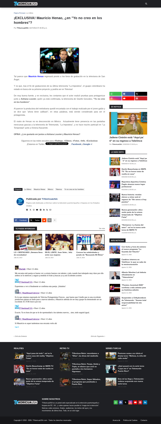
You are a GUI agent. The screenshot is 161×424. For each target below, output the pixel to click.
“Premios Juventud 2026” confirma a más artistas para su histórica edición (134, 287)
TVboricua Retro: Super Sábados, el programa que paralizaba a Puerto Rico (86, 381)
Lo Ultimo (30, 13)
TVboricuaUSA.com (40, 420)
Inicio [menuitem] (18, 11)
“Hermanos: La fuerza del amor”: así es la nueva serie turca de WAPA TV (133, 227)
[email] (50, 210)
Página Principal (19, 13)
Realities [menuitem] (54, 11)
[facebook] (27, 210)
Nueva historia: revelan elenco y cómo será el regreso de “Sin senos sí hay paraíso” (134, 198)
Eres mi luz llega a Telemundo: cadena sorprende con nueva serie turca (131, 381)
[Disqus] (59, 296)
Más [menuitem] (114, 11)
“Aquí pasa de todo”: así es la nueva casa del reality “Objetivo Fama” (39, 355)
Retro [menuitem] (106, 11)
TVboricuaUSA (50, 199)
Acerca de (116, 420)
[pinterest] (41, 210)
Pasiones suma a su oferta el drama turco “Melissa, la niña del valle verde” (132, 355)
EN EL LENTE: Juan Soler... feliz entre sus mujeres (58, 253)
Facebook (76, 144)
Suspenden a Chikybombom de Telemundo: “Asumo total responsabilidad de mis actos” (134, 301)
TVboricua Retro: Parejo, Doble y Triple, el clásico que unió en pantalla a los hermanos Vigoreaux (86, 367)
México (50, 189)
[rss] (47, 210)
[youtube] (37, 210)
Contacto (144, 420)
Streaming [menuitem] (79, 11)
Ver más (102, 228)
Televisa (59, 189)
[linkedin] (44, 210)
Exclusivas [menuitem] (93, 11)
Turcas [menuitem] (66, 11)
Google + (87, 144)
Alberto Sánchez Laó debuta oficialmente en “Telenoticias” (134, 274)
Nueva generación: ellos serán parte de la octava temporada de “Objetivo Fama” (132, 213)
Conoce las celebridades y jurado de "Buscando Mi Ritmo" (90, 253)
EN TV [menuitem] (41, 11)
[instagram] (33, 210)
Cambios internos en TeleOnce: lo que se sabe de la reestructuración (134, 261)
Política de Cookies (130, 420)
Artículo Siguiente (97, 336)
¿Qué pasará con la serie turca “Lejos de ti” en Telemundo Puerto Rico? (131, 368)
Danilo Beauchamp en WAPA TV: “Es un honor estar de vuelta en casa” (134, 171)
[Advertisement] (59, 38)
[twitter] (30, 210)
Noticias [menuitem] (29, 11)
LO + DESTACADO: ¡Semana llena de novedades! (28, 253)
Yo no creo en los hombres (74, 189)
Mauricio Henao (39, 189)
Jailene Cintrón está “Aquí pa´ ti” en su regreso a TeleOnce (126, 139)
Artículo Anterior (21, 336)
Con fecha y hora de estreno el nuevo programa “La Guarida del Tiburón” (134, 249)
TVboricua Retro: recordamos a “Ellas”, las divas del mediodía (85, 354)
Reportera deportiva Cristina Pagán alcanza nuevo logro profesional (134, 184)
